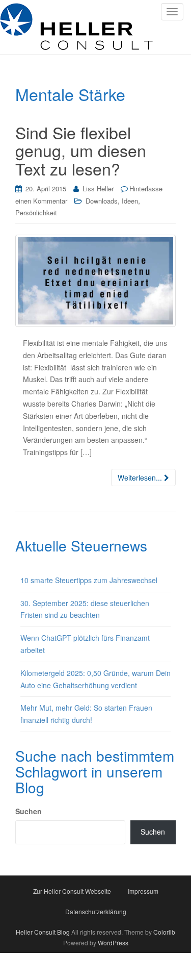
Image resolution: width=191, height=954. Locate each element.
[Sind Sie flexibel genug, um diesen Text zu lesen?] (95, 281)
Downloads (102, 201)
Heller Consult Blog (43, 931)
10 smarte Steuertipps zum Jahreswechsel (88, 580)
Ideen (130, 201)
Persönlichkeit (36, 212)
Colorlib (164, 931)
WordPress (113, 942)
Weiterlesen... (141, 477)
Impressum (143, 891)
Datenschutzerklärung (95, 911)
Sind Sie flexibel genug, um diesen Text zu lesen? (80, 150)
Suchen (28, 811)
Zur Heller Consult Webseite (72, 891)
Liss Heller (98, 188)
